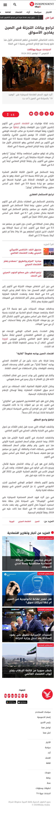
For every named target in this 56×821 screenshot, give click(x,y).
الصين (37, 521)
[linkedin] (12, 696)
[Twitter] (22, 696)
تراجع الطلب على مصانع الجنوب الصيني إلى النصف (22, 274)
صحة (49, 783)
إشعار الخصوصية (44, 717)
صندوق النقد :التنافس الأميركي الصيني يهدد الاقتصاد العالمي (25, 251)
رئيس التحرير (46, 722)
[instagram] (19, 696)
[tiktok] (9, 696)
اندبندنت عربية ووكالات (39, 49)
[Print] (31, 114)
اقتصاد (18, 12)
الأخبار (49, 12)
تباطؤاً (16, 127)
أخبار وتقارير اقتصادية (21, 533)
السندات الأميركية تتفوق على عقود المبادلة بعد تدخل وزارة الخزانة (30, 636)
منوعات (48, 772)
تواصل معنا (46, 727)
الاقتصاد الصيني (21, 123)
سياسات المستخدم (43, 712)
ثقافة (8, 12)
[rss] (5, 696)
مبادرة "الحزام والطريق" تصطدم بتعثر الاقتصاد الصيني (22, 263)
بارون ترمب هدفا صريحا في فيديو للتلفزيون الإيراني (23, 17)
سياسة (37, 12)
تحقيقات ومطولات (43, 788)
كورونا (5, 339)
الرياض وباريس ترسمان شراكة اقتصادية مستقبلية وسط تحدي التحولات (33, 563)
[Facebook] (26, 696)
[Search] (14, 4)
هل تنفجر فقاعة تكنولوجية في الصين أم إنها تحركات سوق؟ (29, 600)
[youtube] (16, 696)
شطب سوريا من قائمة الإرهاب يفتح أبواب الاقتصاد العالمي (30, 672)
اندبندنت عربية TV (43, 793)
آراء (28, 12)
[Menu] (5, 4)
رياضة (48, 777)
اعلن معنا (47, 732)
